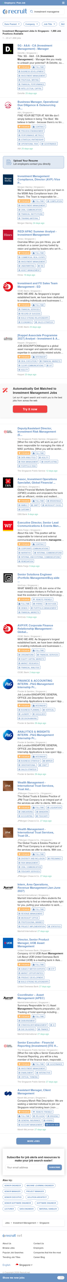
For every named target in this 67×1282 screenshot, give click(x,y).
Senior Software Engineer (17, 1203)
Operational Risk (29, 144)
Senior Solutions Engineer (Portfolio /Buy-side (38, 577)
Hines (20, 238)
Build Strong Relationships (35, 318)
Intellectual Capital (31, 88)
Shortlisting (50, 462)
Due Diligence (28, 1029)
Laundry (25, 714)
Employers (38, 1247)
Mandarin (43, 812)
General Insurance (30, 1120)
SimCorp (22, 585)
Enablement (27, 1073)
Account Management (31, 1125)
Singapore (24, 1265)
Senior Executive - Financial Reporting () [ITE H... (38, 1044)
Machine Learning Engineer (40, 1185)
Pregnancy (56, 858)
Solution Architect (37, 1197)
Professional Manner (32, 922)
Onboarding (27, 812)
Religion (40, 1116)
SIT (50, 365)
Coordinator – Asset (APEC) (31, 996)
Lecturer (9, 1209)
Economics (26, 322)
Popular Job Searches (13, 1252)
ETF (52, 969)
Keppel (21, 342)
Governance (50, 144)
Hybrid (39, 604)
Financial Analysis (30, 667)
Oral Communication (31, 210)
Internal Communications (49, 553)
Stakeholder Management (34, 1025)
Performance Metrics (32, 135)
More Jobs (33, 1141)
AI (54, 1025)
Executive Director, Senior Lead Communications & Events (39, 524)
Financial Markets (51, 361)
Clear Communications (32, 365)
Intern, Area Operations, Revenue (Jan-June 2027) (39, 887)
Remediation (27, 561)
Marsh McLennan (26, 1097)
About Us (7, 1243)
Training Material (29, 218)
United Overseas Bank (28, 950)
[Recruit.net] (15, 11)
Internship (40, 357)
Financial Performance (32, 84)
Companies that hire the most (47, 1252)
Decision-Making (29, 718)
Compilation (56, 201)
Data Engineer (27, 1209)
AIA (19, 112)
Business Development (32, 71)
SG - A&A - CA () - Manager (35, 47)
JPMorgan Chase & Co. (29, 793)
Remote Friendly (44, 599)
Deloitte (21, 52)
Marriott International (27, 895)
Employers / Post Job (14, 2)
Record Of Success (30, 313)
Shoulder (40, 714)
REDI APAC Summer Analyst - (37, 233)
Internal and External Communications (40, 557)
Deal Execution (28, 361)
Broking (54, 1116)
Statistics (56, 926)
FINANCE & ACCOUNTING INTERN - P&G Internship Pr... (36, 684)
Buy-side (52, 604)
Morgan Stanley (25, 186)
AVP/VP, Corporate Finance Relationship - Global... (35, 628)
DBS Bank (22, 486)
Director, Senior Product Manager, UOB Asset (33, 942)
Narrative (26, 553)
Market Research (29, 663)
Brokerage (55, 501)
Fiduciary (43, 816)
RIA (42, 266)
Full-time (39, 67)
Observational (28, 765)
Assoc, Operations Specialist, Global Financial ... (37, 480)
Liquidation (55, 807)
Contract (40, 126)
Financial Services (30, 309)
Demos (24, 608)
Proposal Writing (30, 80)
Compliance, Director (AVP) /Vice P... (39, 179)
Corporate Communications (34, 548)
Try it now (30, 409)
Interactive (45, 1073)
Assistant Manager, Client (34, 1091)
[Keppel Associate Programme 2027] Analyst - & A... (38, 336)
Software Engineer (46, 1203)
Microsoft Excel (53, 505)
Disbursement (28, 1021)
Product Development (32, 977)
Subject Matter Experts (33, 969)
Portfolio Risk (28, 466)
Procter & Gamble (26, 691)
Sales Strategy (45, 322)
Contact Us (39, 1243)
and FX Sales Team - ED (38, 284)
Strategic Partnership (32, 139)
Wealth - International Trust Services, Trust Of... (36, 832)
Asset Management (30, 270)
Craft (44, 765)
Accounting (27, 816)
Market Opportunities (32, 973)
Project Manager (35, 1191)
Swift (36, 505)
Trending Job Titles (11, 1257)
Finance (44, 1029)
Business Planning (30, 710)
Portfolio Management (45, 608)
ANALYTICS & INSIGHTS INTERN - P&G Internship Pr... (36, 735)
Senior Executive (13, 1197)
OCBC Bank (23, 290)
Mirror (49, 761)
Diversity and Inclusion (32, 858)
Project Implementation (33, 926)
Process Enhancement (32, 131)
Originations (27, 655)
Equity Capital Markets (32, 659)
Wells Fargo (23, 529)
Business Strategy (30, 761)
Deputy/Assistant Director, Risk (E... (37, 431)
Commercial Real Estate (33, 257)
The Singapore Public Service (31, 438)
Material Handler (48, 1209)
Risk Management (29, 462)
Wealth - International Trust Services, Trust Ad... (36, 785)
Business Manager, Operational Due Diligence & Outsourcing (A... (38, 105)
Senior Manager (12, 1191)
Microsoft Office (29, 918)
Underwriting (28, 266)
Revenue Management (31, 913)
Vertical (50, 710)
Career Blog (39, 1257)
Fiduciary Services (30, 871)
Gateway (25, 509)
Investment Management (33, 76)
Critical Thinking (29, 1077)
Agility (24, 370)
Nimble (24, 505)
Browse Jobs (9, 1247)
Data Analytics (28, 457)
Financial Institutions (32, 214)
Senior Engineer (12, 1185)
